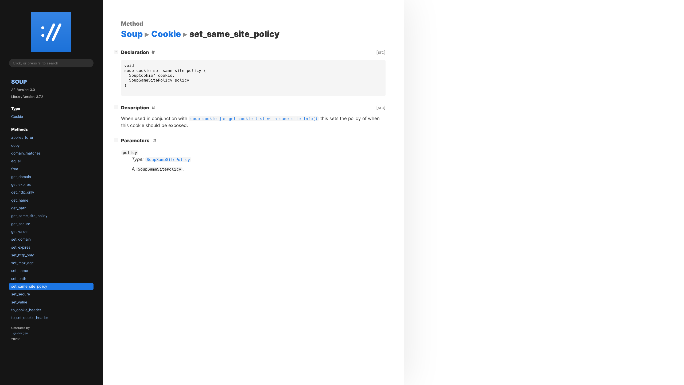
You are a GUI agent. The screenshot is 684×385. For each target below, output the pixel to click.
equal (16, 161)
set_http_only (22, 255)
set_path (18, 278)
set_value (19, 302)
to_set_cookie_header (29, 317)
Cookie (17, 116)
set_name (19, 270)
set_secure (20, 294)
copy (15, 145)
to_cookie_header (26, 310)
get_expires (21, 184)
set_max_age (22, 263)
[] (117, 51)
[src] (381, 52)
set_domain (21, 239)
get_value (19, 231)
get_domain (21, 177)
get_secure (20, 224)
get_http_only (22, 192)
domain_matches (26, 153)
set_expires (20, 247)
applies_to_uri (22, 137)
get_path (18, 208)
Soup (19, 81)
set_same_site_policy (29, 286)
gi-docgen (20, 333)
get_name (19, 200)
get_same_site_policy (29, 216)
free (14, 169)
